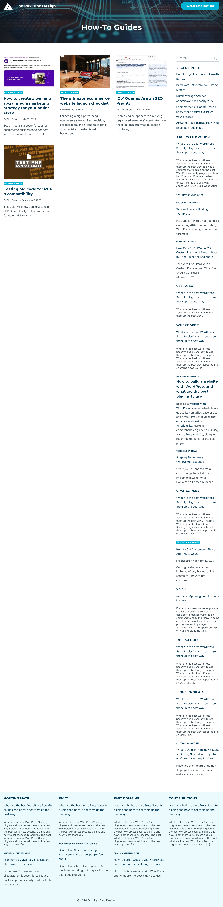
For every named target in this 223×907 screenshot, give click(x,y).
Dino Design (13, 119)
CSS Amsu (184, 286)
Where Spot (187, 325)
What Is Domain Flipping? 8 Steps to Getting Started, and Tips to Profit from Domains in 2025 (197, 754)
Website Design (13, 93)
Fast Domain (185, 560)
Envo (63, 798)
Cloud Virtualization (126, 853)
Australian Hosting (187, 743)
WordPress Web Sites (189, 194)
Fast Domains (126, 798)
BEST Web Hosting (193, 136)
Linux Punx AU (189, 692)
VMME (181, 589)
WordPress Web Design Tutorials (78, 844)
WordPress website (191, 434)
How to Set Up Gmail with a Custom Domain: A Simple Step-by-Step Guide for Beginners (196, 252)
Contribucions (183, 798)
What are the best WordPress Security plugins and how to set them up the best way (196, 148)
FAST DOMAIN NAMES (188, 542)
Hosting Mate (16, 798)
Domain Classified (187, 241)
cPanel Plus (187, 491)
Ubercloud (187, 640)
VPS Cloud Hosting (187, 203)
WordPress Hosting (200, 6)
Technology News (186, 451)
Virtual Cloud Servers (17, 853)
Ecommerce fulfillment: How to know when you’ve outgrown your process (196, 111)
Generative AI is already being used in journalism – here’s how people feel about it (83, 855)
